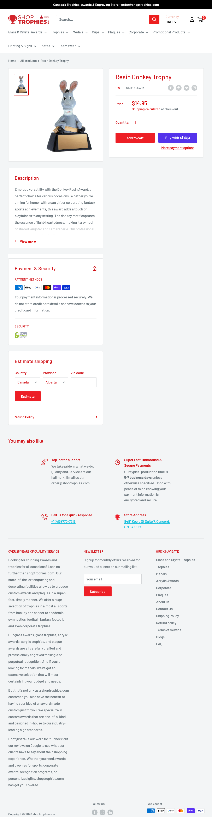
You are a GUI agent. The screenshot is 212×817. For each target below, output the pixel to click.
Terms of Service (168, 630)
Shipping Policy (167, 616)
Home (12, 60)
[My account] (192, 19)
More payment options (177, 147)
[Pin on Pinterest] (179, 87)
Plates (45, 46)
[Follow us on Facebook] (95, 812)
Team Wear (67, 46)
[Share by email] (194, 87)
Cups (95, 32)
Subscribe (97, 591)
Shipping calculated (146, 109)
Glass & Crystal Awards (25, 32)
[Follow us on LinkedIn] (110, 812)
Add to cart (134, 138)
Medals (78, 32)
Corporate (136, 32)
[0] (200, 19)
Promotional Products (169, 32)
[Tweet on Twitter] (186, 87)
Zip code (77, 373)
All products (28, 60)
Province (49, 373)
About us (162, 602)
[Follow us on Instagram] (102, 812)
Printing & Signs (20, 46)
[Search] (154, 19)
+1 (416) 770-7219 (63, 521)
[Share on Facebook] (171, 87)
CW (118, 88)
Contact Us (164, 609)
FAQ (159, 644)
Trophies (57, 32)
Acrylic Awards (167, 581)
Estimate (28, 396)
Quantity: (122, 122)
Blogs (160, 637)
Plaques (114, 32)
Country (20, 373)
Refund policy (166, 623)
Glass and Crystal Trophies (175, 560)
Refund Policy (24, 417)
